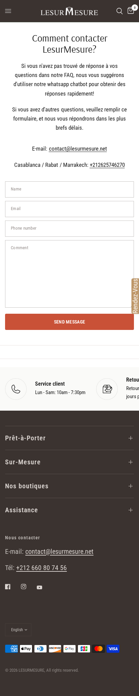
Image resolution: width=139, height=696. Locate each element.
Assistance (21, 510)
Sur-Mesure (23, 462)
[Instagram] (28, 586)
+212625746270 (107, 164)
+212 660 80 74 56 (41, 568)
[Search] (119, 11)
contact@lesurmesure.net (78, 148)
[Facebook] (12, 586)
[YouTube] (44, 587)
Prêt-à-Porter (25, 438)
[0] (129, 11)
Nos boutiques (27, 486)
